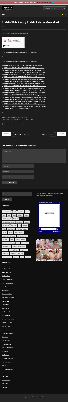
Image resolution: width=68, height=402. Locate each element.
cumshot (27, 222)
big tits (26, 215)
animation (20, 211)
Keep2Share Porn (7, 286)
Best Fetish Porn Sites (8, 347)
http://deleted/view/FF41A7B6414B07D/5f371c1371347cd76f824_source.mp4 (23, 90)
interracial (5, 239)
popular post (24, 250)
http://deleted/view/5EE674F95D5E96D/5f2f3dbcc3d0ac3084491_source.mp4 (23, 79)
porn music (5, 253)
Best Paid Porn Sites (7, 362)
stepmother (24, 124)
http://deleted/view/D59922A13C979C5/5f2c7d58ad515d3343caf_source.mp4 (23, 74)
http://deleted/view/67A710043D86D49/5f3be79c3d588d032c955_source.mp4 (23, 101)
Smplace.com (5, 355)
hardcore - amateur (22, 229)
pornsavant (5, 351)
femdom (25, 225)
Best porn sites (6, 340)
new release (25, 243)
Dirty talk (13, 225)
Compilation (19, 222)
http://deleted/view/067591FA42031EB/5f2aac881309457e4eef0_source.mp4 (23, 70)
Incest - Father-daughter (9, 236)
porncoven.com (6, 380)
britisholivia (13, 124)
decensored (6, 225)
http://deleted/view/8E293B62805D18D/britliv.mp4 (15, 108)
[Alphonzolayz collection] (51, 134)
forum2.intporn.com (7, 333)
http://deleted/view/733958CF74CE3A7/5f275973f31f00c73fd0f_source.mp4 (23, 68)
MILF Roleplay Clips (7, 283)
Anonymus (32, 145)
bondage (15, 218)
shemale (20, 253)
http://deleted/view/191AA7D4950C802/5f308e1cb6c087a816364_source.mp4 (24, 81)
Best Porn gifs (6, 326)
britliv (17, 124)
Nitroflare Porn (6, 290)
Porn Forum (5, 383)
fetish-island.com (6, 329)
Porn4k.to (4, 365)
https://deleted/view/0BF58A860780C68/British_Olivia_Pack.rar (19, 52)
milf (18, 243)
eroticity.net (5, 376)
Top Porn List (5, 301)
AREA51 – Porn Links (8, 319)
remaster (13, 253)
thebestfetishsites (7, 344)
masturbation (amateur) (9, 243)
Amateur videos (7, 211)
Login (65, 14)
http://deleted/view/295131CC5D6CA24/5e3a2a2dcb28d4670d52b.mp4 (22, 65)
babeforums (5, 387)
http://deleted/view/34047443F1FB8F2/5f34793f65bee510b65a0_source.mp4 (23, 88)
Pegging (12, 250)
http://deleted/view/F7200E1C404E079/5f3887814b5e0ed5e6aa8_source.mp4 (24, 92)
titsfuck (28, 257)
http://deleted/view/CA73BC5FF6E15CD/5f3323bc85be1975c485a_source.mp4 (24, 86)
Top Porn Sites (6, 276)
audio (4, 215)
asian (27, 211)
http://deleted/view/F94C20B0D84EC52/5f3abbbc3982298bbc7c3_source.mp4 (24, 97)
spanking (16, 257)
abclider (4, 372)
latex (11, 239)
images (4, 232)
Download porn (6, 308)
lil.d (20, 124)
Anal (14, 211)
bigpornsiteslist (6, 315)
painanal (5, 250)
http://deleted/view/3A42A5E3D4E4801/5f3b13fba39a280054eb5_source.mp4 (23, 99)
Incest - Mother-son (22, 236)
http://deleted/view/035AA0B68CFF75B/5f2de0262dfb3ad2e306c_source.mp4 (23, 77)
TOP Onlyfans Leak (7, 369)
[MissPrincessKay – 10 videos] (17, 134)
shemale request (7, 257)
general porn (11, 229)
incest (10, 232)
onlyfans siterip (6, 246)
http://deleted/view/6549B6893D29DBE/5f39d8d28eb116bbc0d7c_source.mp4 (24, 95)
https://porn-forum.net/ (44, 2)
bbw (9, 215)
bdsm (14, 215)
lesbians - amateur (20, 239)
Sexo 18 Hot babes (7, 279)
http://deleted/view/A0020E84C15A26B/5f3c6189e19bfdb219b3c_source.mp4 (23, 104)
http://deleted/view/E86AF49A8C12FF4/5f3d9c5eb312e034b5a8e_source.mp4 (24, 106)
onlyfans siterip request (19, 246)
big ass (20, 215)
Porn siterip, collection (8, 297)
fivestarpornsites (6, 269)
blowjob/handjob (7, 218)
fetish (4, 229)
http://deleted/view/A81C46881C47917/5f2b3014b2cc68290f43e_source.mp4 (23, 72)
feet (20, 225)
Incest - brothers (19, 232)
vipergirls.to (5, 337)
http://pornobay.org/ (7, 358)
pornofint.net (5, 304)
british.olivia (7, 124)
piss (17, 250)
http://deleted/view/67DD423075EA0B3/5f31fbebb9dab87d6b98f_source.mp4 (23, 83)
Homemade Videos (7, 272)
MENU (4, 14)
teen (22, 257)
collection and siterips (8, 222)
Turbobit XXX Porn (7, 322)
